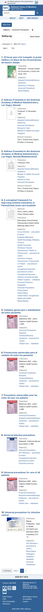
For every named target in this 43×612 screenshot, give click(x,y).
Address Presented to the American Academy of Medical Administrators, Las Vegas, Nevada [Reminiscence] (20, 154)
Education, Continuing (26, 85)
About (13, 18)
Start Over (6, 25)
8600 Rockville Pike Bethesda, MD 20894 (30, 587)
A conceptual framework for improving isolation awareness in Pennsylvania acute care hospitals (18, 203)
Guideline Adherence (25, 237)
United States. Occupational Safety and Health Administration (28, 298)
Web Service (32, 18)
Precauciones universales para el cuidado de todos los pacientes (19, 354)
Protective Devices (26, 463)
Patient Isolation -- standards (28, 280)
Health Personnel (24, 245)
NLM (13, 609)
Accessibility (27, 599)
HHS (22, 609)
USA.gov (28, 609)
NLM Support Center (30, 597)
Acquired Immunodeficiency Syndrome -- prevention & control (29, 421)
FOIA (4, 599)
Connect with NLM (9, 583)
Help (21, 18)
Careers (25, 601)
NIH (18, 609)
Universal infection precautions (19, 435)
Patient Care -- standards (29, 344)
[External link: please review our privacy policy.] (5, 588)
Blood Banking (23, 91)
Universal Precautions (26, 88)
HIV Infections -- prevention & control (32, 546)
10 (13, 48)
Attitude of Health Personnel (28, 131)
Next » (24, 44)
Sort (4, 48)
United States (22, 293)
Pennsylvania (22, 290)
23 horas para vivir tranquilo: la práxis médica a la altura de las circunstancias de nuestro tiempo (21, 60)
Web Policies (7, 597)
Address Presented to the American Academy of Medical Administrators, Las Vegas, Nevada (20, 102)
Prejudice (21, 133)
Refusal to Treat (23, 128)
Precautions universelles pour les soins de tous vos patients (19, 396)
